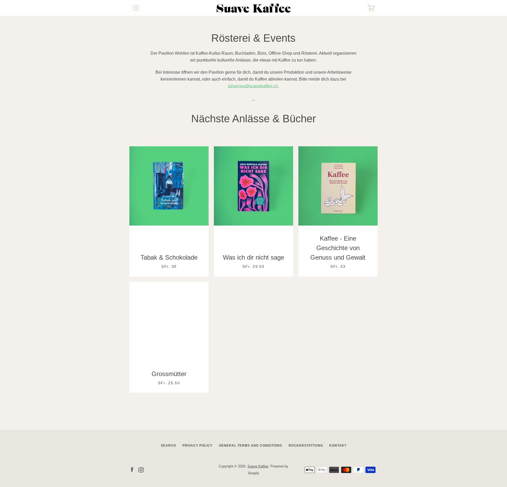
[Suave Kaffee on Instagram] (141, 469)
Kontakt (337, 445)
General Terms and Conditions (250, 445)
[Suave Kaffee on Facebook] (132, 469)
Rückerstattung (306, 445)
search (168, 445)
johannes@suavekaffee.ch (253, 86)
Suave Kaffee (257, 466)
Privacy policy (197, 445)
